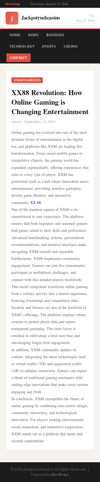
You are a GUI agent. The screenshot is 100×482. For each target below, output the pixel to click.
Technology (21, 46)
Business (55, 35)
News (33, 35)
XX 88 (35, 202)
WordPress (60, 474)
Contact (18, 57)
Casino (71, 46)
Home (14, 35)
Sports (49, 46)
